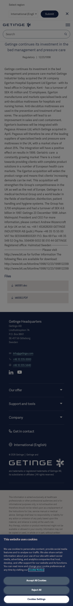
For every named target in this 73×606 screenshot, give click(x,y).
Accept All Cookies (36, 580)
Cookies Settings (36, 599)
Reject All (36, 589)
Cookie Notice (36, 569)
